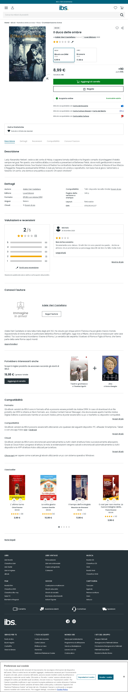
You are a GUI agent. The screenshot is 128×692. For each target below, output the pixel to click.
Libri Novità (8, 560)
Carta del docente (42, 639)
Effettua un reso (40, 646)
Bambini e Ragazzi (11, 600)
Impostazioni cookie (86, 677)
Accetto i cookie (105, 677)
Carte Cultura (40, 643)
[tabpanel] (17, 497)
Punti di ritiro (9, 639)
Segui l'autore (51, 314)
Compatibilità (53, 141)
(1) (35, 236)
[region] (64, 677)
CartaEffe (8, 646)
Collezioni (49, 570)
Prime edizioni (50, 560)
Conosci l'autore (72, 141)
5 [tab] (69, 527)
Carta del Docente (80, 106)
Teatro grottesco (79, 384)
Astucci (89, 600)
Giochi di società (51, 592)
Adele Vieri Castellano (65, 37)
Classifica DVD (10, 589)
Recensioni (37, 141)
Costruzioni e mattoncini (54, 585)
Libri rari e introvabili (52, 563)
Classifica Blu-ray (11, 592)
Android (33, 430)
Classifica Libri (10, 563)
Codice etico (69, 653)
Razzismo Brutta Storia (103, 653)
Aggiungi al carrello (90, 81)
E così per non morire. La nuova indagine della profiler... (111, 505)
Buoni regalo (9, 643)
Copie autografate (52, 567)
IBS (62, 75)
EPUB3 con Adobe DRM (32, 197)
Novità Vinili (90, 570)
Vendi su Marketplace (73, 646)
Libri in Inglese (9, 570)
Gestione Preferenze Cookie (45, 653)
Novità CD (90, 560)
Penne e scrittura (92, 592)
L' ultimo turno (17, 504)
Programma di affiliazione (75, 643)
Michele (65, 228)
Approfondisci (11, 344)
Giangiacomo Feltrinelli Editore (106, 643)
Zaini (88, 596)
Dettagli (23, 141)
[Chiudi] (124, 676)
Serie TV (7, 596)
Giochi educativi (51, 589)
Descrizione (9, 141)
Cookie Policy (62, 689)
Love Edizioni (90, 37)
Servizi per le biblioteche (73, 639)
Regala (90, 89)
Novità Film (8, 585)
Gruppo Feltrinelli (101, 639)
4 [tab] (66, 527)
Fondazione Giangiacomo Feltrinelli (108, 646)
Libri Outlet (8, 567)
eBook (6, 574)
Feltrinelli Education (102, 650)
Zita (110, 384)
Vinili (88, 567)
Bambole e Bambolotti (53, 596)
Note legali (9, 540)
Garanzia (38, 650)
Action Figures (50, 600)
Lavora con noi (70, 650)
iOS (25, 430)
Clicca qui (9, 455)
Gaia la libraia (10, 650)
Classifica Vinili (92, 574)
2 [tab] (61, 527)
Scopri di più (30, 205)
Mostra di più (118, 262)
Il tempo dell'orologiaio (79, 504)
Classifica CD (91, 563)
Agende (89, 589)
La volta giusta (48, 504)
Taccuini (89, 585)
